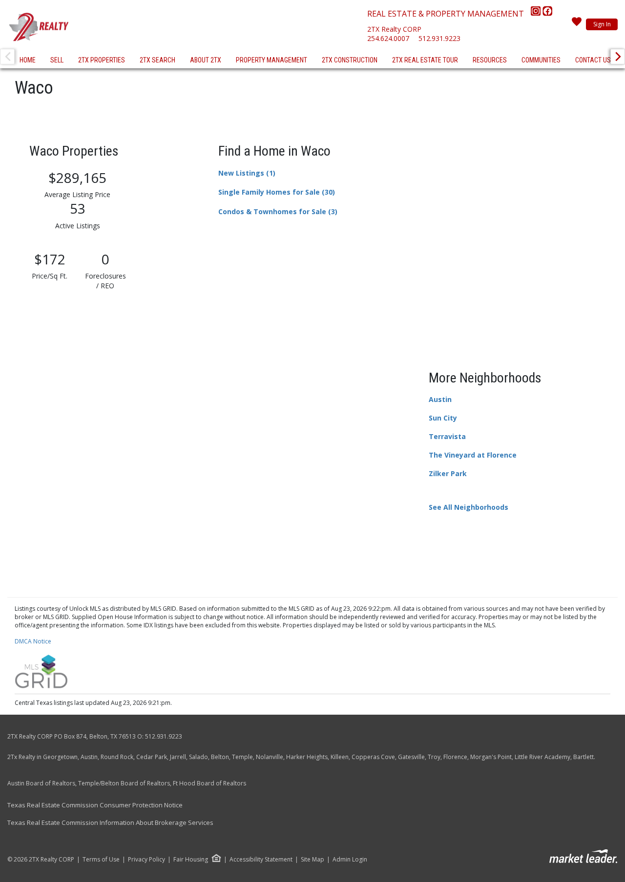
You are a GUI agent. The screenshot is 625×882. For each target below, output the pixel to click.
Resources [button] (490, 60)
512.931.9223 (439, 38)
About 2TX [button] (205, 60)
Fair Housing (190, 859)
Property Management (271, 60)
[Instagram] (536, 13)
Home (28, 60)
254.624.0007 (388, 38)
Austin (440, 399)
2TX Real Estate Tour (425, 60)
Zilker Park (448, 473)
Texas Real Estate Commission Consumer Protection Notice (95, 805)
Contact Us (593, 60)
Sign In (602, 24)
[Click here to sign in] (577, 24)
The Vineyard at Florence (473, 455)
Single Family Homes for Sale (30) (276, 192)
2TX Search (157, 60)
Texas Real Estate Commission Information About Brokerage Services (110, 822)
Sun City (443, 417)
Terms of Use (101, 859)
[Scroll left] (7, 56)
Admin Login (350, 859)
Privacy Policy (146, 859)
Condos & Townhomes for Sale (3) (277, 211)
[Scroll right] (617, 56)
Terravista (447, 436)
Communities (541, 60)
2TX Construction (349, 60)
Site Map (312, 859)
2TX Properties (101, 60)
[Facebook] (547, 13)
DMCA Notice (33, 641)
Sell (56, 60)
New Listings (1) (246, 173)
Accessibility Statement (260, 859)
